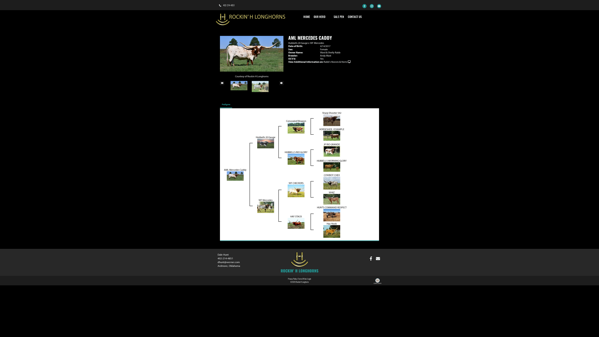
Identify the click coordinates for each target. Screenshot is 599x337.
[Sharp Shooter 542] (331, 119)
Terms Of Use (302, 279)
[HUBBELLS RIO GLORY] (296, 158)
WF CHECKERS (296, 183)
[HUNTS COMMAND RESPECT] (331, 214)
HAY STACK (296, 216)
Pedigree (226, 104)
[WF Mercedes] (265, 206)
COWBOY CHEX (332, 175)
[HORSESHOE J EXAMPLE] (331, 135)
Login (309, 279)
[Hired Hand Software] (377, 281)
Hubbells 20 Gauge (298, 42)
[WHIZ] (331, 198)
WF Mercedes (317, 42)
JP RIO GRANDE (332, 144)
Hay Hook (332, 223)
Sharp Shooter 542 (331, 112)
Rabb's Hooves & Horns (335, 61)
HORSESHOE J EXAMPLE (331, 129)
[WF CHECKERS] (296, 190)
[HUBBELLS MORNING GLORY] (331, 166)
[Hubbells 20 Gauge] (265, 143)
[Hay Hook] (331, 231)
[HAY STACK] (296, 223)
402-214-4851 (229, 6)
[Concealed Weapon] (296, 127)
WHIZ (332, 192)
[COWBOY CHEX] (331, 182)
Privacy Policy (292, 279)
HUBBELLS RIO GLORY (296, 152)
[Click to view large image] (251, 53)
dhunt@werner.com (229, 262)
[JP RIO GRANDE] (331, 151)
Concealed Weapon (296, 120)
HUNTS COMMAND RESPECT (332, 207)
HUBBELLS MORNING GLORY (332, 160)
